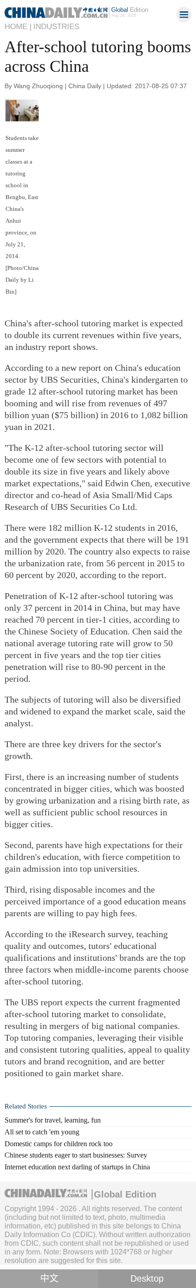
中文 (49, 1278)
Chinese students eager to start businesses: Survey (76, 1155)
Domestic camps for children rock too (59, 1144)
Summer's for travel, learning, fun (53, 1120)
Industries (56, 26)
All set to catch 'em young (42, 1132)
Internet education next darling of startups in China (77, 1167)
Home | (18, 26)
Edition (129, 9)
